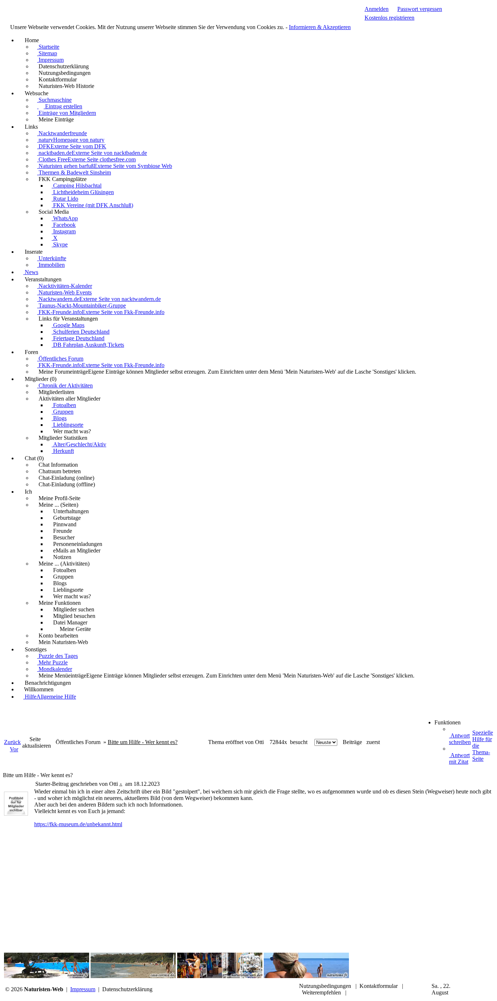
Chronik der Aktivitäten (65, 385)
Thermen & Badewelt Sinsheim (74, 172)
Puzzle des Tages (57, 656)
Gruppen (62, 412)
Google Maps (68, 325)
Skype (60, 244)
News (30, 272)
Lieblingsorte (67, 425)
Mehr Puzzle (52, 662)
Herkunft (63, 451)
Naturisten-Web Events (64, 292)
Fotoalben (64, 405)
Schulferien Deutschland (81, 332)
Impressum (50, 60)
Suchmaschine (54, 100)
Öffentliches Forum (60, 358)
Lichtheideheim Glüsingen (83, 192)
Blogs (59, 418)
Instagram (64, 231)
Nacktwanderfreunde (62, 133)
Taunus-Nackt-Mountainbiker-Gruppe (81, 305)
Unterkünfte (51, 258)
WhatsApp (65, 218)
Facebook (64, 225)
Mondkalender (54, 669)
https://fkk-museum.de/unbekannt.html (78, 824)
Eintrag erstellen (63, 106)
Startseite (48, 47)
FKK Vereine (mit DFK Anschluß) (92, 205)
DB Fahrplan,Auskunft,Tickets (88, 345)
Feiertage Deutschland (78, 338)
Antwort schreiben (460, 738)
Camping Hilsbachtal (77, 185)
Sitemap (47, 53)
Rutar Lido (65, 199)
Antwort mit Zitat (459, 758)
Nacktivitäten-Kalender (64, 286)
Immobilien (51, 265)
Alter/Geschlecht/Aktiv (79, 444)
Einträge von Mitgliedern (66, 113)
